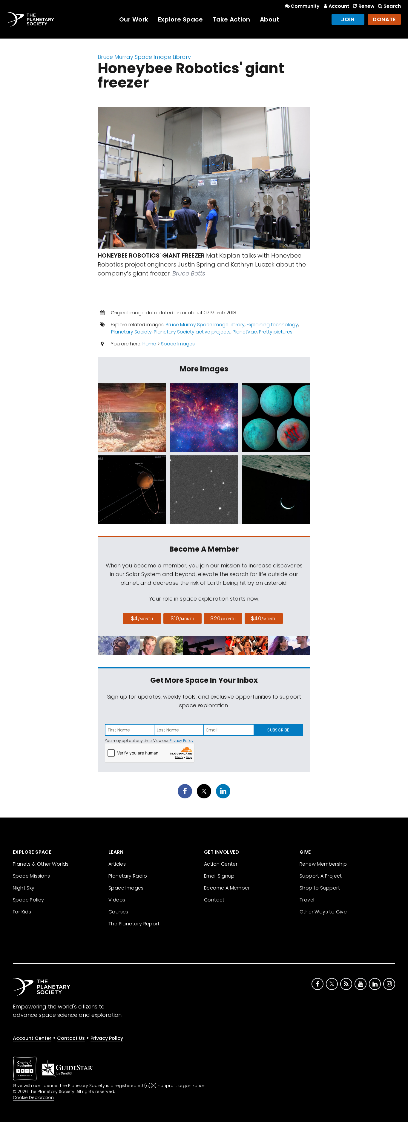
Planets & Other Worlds (41, 864)
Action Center (220, 864)
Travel (307, 899)
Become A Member (227, 887)
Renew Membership (323, 864)
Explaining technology (272, 324)
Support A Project (321, 876)
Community (305, 6)
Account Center (32, 1038)
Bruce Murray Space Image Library (144, 57)
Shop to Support (320, 887)
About (270, 19)
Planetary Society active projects (192, 331)
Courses (118, 911)
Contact (214, 899)
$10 (182, 618)
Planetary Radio (127, 876)
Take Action (231, 19)
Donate (384, 19)
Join (348, 19)
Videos (116, 899)
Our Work (133, 19)
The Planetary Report (133, 923)
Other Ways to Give (323, 911)
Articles (117, 864)
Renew (366, 6)
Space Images (178, 343)
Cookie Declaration (33, 1097)
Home (149, 343)
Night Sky (24, 887)
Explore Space (180, 19)
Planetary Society (131, 331)
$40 (264, 618)
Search (392, 6)
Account (339, 6)
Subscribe (278, 730)
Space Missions (31, 876)
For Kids (22, 911)
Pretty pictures (275, 331)
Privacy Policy (181, 740)
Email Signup (219, 876)
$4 (142, 618)
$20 (223, 618)
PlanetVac (245, 331)
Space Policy (28, 899)
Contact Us (71, 1038)
